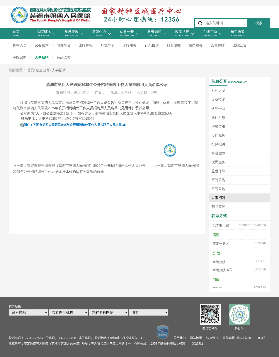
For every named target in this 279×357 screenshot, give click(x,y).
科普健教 (174, 45)
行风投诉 (152, 45)
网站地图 (196, 338)
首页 (31, 70)
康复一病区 (221, 242)
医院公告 (240, 45)
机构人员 (20, 45)
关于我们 (180, 338)
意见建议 (229, 338)
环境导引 (108, 45)
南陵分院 (219, 260)
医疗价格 (86, 45)
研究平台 (64, 45)
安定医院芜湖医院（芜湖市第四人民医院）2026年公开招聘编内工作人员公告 (86, 165)
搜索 (258, 23)
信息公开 (43, 70)
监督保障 (218, 45)
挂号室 (217, 287)
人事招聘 (42, 57)
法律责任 (212, 338)
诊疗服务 (130, 45)
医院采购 (20, 57)
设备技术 (42, 45)
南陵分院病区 (222, 268)
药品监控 (64, 57)
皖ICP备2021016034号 (251, 338)
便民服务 (196, 45)
